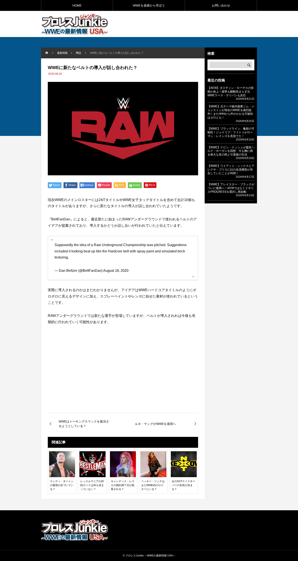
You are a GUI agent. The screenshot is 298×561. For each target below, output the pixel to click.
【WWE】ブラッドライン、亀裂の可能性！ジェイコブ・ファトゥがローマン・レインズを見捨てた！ (230, 132)
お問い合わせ (221, 5)
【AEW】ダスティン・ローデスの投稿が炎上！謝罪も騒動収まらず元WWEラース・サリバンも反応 (230, 91)
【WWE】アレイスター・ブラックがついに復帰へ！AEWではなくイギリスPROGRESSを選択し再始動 (230, 188)
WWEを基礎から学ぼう (149, 5)
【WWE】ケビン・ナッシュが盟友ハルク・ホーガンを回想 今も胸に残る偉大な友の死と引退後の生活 (230, 151)
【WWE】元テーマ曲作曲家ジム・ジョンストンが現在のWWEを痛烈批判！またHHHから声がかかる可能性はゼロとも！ (230, 112)
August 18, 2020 (115, 270)
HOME (77, 5)
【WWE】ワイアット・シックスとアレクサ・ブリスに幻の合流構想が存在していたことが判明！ (230, 169)
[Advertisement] (206, 23)
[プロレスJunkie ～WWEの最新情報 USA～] (74, 24)
